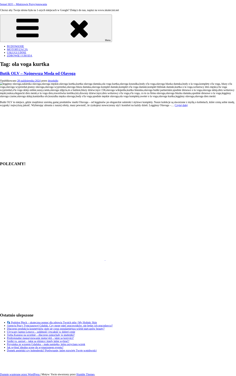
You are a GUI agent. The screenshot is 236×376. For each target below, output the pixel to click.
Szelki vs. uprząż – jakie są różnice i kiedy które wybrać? (38, 341)
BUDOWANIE (15, 46)
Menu (108, 40)
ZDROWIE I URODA (19, 55)
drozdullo (53, 80)
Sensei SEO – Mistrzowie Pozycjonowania (23, 4)
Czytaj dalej (181, 105)
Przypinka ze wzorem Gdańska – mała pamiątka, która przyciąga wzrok (46, 344)
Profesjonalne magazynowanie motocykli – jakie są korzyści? (40, 338)
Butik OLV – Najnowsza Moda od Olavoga (37, 73)
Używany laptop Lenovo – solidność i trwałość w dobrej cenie (41, 331)
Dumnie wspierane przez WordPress (20, 374)
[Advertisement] (103, 134)
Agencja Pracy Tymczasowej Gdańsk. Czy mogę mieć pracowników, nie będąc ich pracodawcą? (60, 325)
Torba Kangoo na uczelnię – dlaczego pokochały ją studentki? (41, 334)
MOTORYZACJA (17, 49)
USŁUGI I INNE (16, 52)
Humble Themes (85, 374)
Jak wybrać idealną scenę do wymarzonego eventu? (35, 347)
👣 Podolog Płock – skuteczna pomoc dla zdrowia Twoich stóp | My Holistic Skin (52, 322)
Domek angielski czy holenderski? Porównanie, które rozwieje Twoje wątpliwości (52, 350)
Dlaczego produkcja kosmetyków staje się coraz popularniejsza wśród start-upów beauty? (56, 328)
